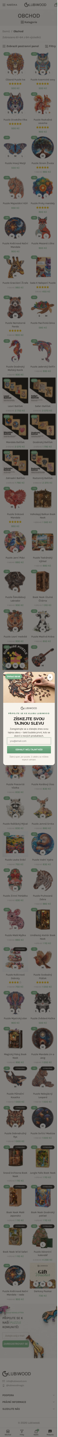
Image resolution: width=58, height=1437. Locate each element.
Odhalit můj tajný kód (29, 749)
